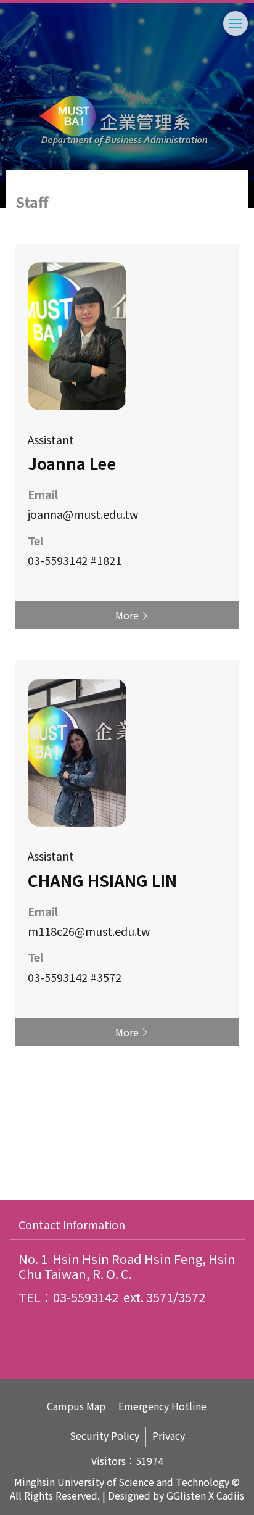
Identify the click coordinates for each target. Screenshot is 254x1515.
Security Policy (104, 1436)
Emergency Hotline (162, 1406)
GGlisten (186, 1495)
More (127, 615)
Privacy (168, 1436)
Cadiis (230, 1495)
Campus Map (76, 1406)
